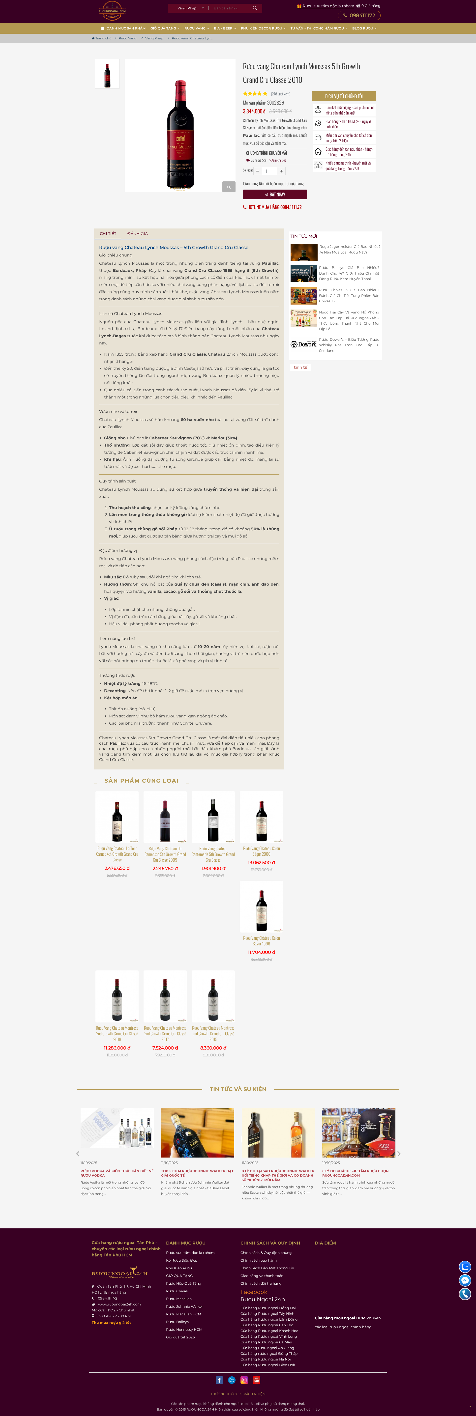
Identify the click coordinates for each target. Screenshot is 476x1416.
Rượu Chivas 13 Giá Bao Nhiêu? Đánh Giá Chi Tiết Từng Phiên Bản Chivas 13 (349, 295)
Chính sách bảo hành (258, 1260)
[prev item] (399, 1153)
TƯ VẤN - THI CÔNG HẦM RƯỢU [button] (318, 28)
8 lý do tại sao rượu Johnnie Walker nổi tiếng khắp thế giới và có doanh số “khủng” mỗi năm (197, 1175)
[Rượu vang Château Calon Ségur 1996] (261, 907)
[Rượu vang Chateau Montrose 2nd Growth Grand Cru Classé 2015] (213, 996)
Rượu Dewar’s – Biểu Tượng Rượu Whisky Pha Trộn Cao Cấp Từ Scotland (349, 345)
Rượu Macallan (179, 1299)
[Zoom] (229, 186)
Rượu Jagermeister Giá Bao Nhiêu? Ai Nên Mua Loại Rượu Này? (350, 249)
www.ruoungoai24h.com (119, 1304)
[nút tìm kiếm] (254, 8)
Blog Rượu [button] (363, 28)
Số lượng (248, 169)
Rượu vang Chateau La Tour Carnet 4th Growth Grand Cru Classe (117, 853)
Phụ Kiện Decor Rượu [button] (262, 28)
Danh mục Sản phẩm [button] (126, 28)
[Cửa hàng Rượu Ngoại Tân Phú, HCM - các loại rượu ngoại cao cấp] (112, 10)
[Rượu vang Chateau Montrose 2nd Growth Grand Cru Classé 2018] (117, 996)
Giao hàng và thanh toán (261, 1276)
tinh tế (300, 367)
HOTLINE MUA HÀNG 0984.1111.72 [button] (274, 207)
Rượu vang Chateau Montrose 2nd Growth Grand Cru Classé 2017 (165, 1033)
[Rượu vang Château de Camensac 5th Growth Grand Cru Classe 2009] (165, 817)
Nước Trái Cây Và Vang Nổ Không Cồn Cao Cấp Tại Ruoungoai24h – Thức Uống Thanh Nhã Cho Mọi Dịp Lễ (349, 320)
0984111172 (362, 15)
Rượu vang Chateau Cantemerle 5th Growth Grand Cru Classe (213, 854)
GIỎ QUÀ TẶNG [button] (163, 28)
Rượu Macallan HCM (183, 1314)
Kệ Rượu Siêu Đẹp (181, 1260)
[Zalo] (232, 1380)
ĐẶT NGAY (277, 194)
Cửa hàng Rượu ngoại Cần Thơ (266, 1325)
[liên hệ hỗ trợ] (465, 1267)
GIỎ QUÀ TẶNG (179, 1276)
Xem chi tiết (278, 160)
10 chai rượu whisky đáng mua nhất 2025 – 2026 (357, 1173)
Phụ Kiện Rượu (179, 1268)
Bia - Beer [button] (224, 28)
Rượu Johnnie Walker (184, 1306)
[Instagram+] (244, 1380)
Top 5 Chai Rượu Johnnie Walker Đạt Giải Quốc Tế (117, 1173)
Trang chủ (103, 38)
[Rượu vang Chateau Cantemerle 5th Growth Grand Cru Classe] (213, 817)
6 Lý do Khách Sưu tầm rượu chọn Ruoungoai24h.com (275, 1173)
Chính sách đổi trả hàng (261, 1283)
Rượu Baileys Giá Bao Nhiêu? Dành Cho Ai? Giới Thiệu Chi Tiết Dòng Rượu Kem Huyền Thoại (349, 273)
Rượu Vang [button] (195, 28)
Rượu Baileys (177, 1322)
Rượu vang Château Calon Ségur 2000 (261, 851)
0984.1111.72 (107, 1298)
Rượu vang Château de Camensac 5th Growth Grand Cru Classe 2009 (165, 854)
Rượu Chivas (177, 1291)
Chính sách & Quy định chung (266, 1252)
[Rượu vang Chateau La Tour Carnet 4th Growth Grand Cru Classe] (117, 817)
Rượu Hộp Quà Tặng (183, 1283)
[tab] (108, 234)
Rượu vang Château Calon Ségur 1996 (261, 940)
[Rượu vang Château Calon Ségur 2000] (261, 817)
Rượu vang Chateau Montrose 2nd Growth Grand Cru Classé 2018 (117, 1033)
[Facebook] (219, 1380)
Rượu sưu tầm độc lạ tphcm (190, 1252)
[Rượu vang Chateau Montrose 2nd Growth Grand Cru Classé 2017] (165, 996)
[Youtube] (256, 1380)
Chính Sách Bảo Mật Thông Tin (267, 1268)
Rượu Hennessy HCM (184, 1329)
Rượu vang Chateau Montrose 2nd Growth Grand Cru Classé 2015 (213, 1033)
